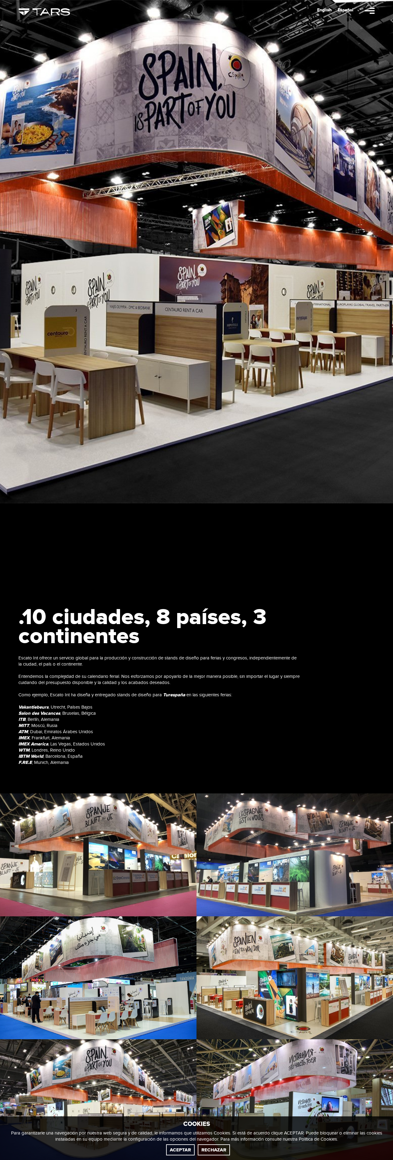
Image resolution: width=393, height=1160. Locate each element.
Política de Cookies (318, 1139)
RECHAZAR (213, 1150)
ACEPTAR (180, 1150)
